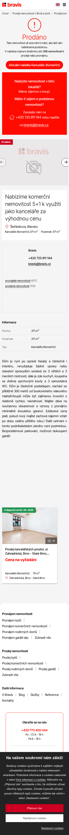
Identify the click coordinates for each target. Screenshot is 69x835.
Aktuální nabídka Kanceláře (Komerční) (34, 65)
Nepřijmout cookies (34, 818)
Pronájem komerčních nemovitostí (24, 626)
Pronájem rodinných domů (19, 632)
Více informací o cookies (31, 779)
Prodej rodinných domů (17, 669)
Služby (34, 695)
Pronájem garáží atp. (15, 637)
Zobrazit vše (43, 637)
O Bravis (7, 695)
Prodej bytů (9, 657)
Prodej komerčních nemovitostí (22, 663)
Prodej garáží (47, 669)
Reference (52, 695)
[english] (58, 5)
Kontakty (8, 700)
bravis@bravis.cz (36, 125)
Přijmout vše (34, 808)
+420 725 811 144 (28, 117)
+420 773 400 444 (34, 730)
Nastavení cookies (52, 828)
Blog (22, 695)
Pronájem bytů (11, 620)
